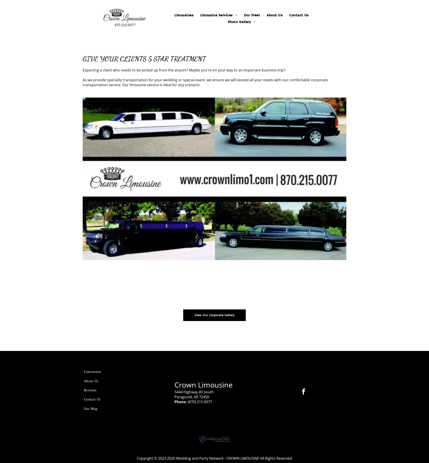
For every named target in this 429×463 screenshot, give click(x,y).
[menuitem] (184, 15)
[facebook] (304, 392)
